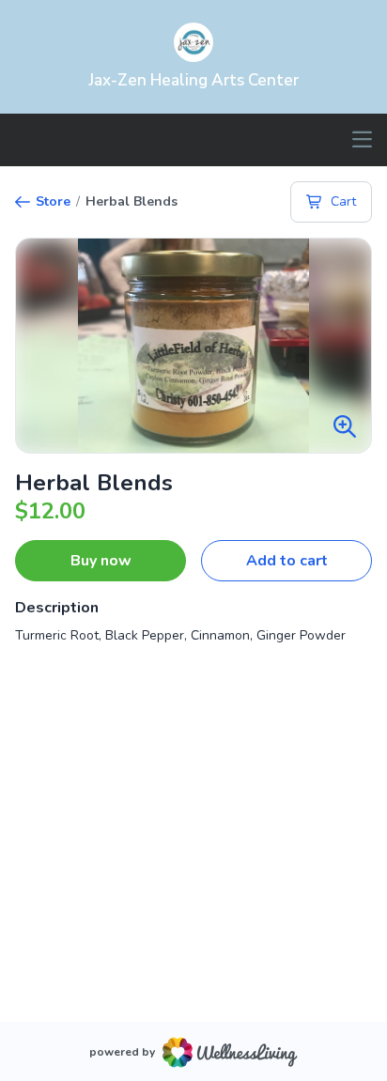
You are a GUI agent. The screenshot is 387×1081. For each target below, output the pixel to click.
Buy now (101, 560)
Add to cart (287, 560)
